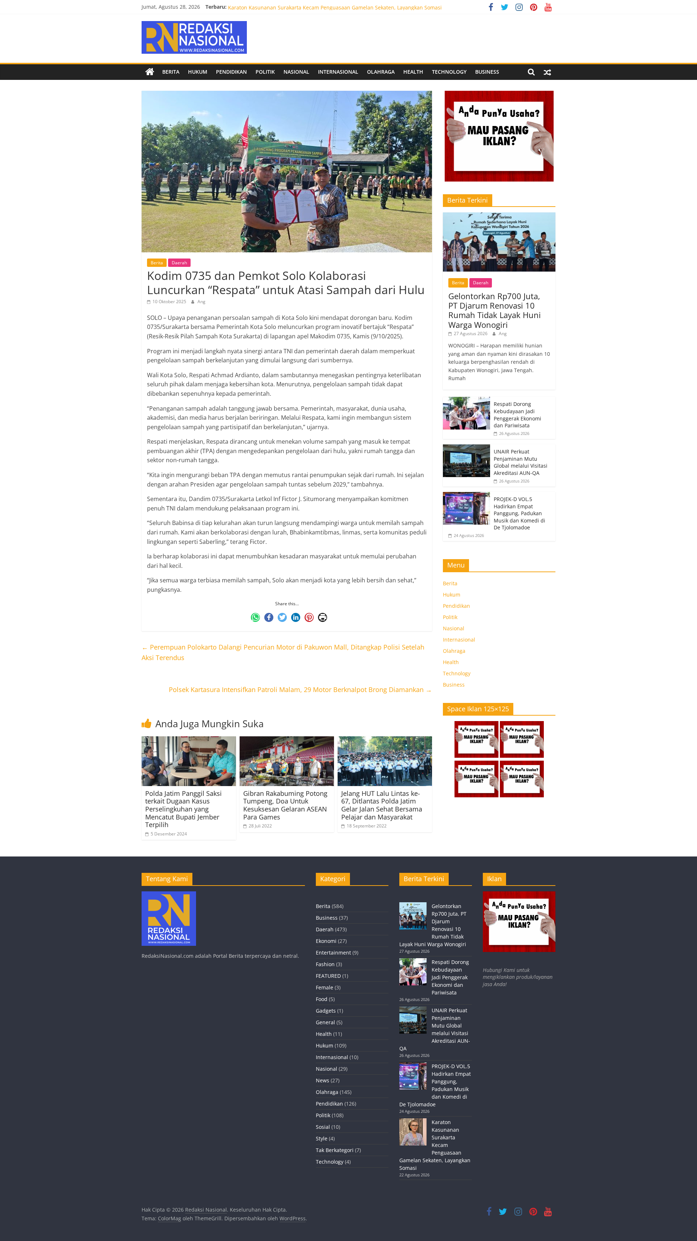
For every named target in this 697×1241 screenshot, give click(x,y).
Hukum (197, 71)
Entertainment (333, 952)
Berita (170, 71)
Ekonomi (326, 940)
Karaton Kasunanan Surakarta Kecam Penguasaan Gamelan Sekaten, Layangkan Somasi (434, 1145)
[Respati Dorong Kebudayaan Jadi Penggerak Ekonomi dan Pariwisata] (466, 400)
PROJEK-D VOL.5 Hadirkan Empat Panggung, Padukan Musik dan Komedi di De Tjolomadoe (338, 6)
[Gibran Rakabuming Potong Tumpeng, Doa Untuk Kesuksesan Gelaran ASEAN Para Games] (287, 741)
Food (321, 999)
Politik (265, 71)
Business (487, 71)
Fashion (325, 964)
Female (324, 987)
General (325, 1022)
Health (413, 71)
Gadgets (326, 1010)
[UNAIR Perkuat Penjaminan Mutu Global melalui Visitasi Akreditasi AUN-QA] (466, 448)
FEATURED (328, 975)
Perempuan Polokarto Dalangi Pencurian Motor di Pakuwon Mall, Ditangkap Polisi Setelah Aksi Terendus (283, 652)
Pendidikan (231, 71)
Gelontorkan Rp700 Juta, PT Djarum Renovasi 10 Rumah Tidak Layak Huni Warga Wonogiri (494, 310)
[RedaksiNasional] (169, 894)
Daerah (179, 263)
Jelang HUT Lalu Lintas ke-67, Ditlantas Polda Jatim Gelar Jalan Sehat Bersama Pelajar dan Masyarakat (381, 805)
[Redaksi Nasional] (150, 72)
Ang (201, 301)
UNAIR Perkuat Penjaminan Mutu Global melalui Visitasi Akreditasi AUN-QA (520, 462)
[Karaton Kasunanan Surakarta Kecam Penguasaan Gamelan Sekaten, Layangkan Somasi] (413, 1135)
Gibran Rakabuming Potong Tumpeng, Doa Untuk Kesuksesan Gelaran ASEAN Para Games (285, 805)
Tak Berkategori (335, 1150)
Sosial (323, 1126)
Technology (449, 71)
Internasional (338, 71)
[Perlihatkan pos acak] (547, 72)
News (322, 1080)
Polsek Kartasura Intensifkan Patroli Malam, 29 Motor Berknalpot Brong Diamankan (300, 689)
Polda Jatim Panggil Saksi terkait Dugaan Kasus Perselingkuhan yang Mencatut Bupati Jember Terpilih (183, 809)
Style (321, 1138)
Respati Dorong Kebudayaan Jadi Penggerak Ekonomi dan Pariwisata (517, 414)
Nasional (296, 71)
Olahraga (381, 71)
